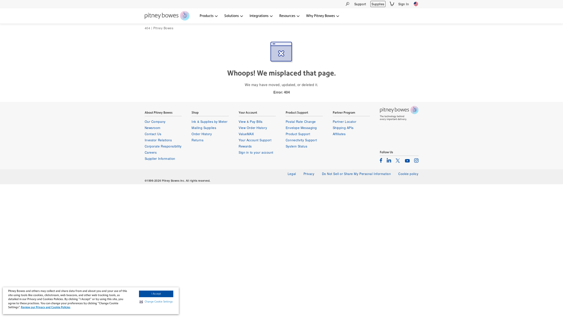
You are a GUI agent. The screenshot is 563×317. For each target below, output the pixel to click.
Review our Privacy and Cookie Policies (45, 307)
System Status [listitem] (296, 146)
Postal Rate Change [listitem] (301, 121)
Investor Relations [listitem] (158, 140)
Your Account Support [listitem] (255, 140)
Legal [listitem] (292, 173)
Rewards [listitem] (245, 146)
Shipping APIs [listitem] (343, 128)
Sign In (403, 4)
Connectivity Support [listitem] (301, 140)
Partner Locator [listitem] (344, 121)
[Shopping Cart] (392, 4)
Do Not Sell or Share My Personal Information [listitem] (356, 173)
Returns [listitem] (197, 140)
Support (360, 4)
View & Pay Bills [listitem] (251, 121)
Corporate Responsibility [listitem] (163, 146)
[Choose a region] (416, 4)
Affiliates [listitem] (339, 134)
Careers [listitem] (151, 152)
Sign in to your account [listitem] (256, 152)
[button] (156, 301)
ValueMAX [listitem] (246, 134)
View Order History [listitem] (253, 128)
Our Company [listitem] (155, 121)
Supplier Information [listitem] (160, 158)
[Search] (347, 4)
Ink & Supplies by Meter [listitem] (209, 121)
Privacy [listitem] (308, 173)
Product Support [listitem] (298, 134)
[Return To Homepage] (167, 16)
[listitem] (381, 160)
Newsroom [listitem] (153, 128)
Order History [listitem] (202, 134)
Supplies (377, 4)
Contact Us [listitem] (153, 134)
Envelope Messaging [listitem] (301, 128)
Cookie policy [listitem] (408, 173)
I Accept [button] (156, 293)
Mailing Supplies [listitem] (204, 128)
